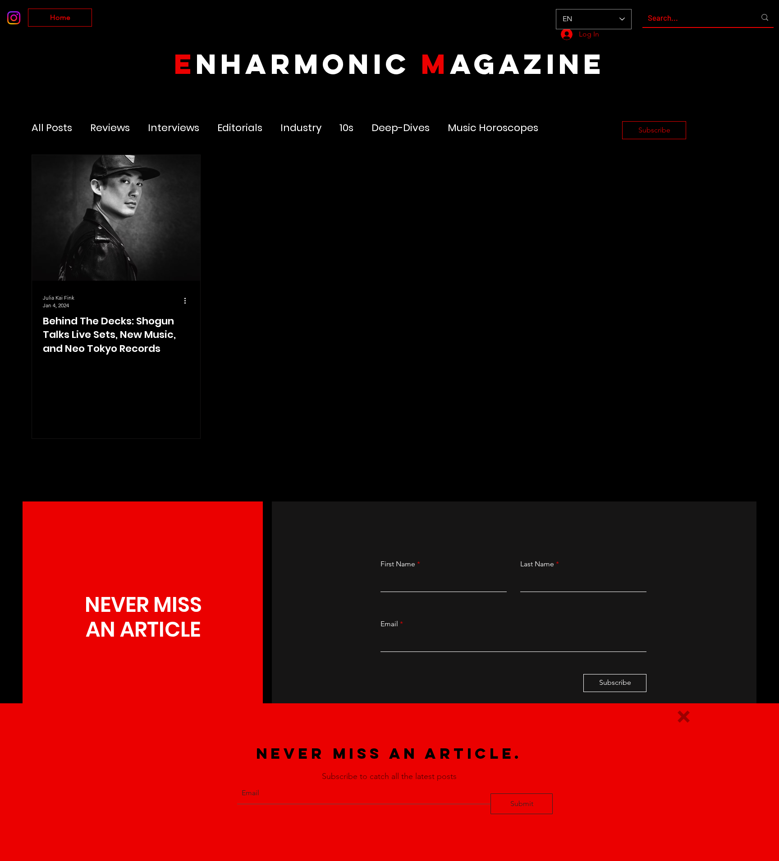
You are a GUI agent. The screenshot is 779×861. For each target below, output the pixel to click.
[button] (684, 716)
